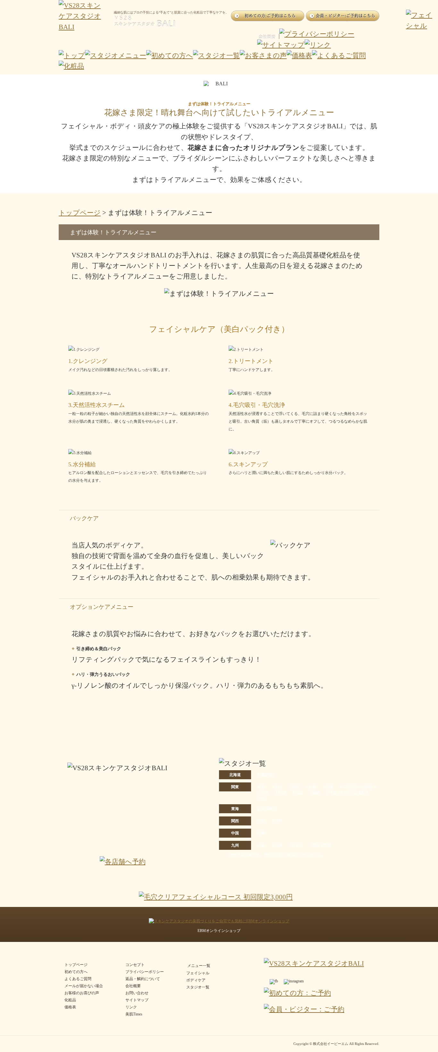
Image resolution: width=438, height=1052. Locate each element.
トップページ (80, 212)
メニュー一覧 (198, 965)
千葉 (333, 793)
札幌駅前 (265, 774)
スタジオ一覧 (197, 987)
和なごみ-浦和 (353, 793)
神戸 (278, 821)
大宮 (261, 799)
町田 (282, 793)
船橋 (316, 793)
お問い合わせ (136, 993)
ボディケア (196, 980)
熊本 (327, 845)
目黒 (329, 787)
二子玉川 (350, 787)
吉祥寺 (367, 787)
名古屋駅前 (267, 808)
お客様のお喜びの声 (81, 993)
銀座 (261, 787)
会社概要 (133, 986)
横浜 (299, 793)
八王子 (263, 793)
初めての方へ (76, 972)
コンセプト (135, 964)
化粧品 (70, 1000)
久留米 (297, 845)
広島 (261, 833)
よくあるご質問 (77, 979)
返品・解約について (142, 979)
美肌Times (133, 1014)
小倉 (261, 845)
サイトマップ (136, 1000)
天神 (278, 845)
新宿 (295, 787)
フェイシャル (197, 973)
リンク (131, 1007)
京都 (261, 821)
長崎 (316, 845)
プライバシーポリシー (144, 972)
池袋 (312, 787)
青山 (278, 787)
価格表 (70, 1007)
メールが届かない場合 (83, 986)
